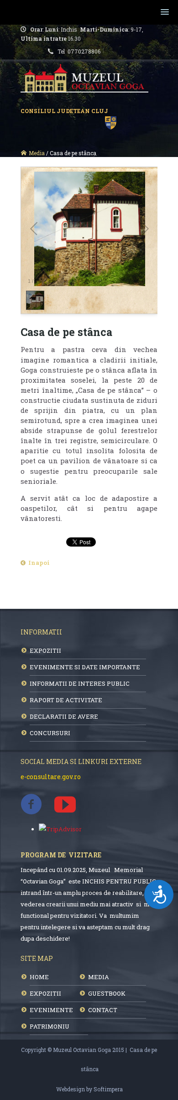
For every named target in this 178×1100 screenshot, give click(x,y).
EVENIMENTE (51, 1010)
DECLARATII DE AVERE (64, 716)
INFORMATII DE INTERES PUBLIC (80, 683)
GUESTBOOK (107, 993)
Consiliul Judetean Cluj (66, 110)
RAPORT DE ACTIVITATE (66, 700)
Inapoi (39, 562)
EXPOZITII (45, 650)
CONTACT (102, 1010)
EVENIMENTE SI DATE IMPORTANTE (85, 667)
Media (37, 153)
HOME (39, 977)
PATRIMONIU (49, 1026)
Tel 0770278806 (80, 51)
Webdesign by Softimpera (89, 1089)
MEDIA (98, 977)
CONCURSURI (50, 733)
